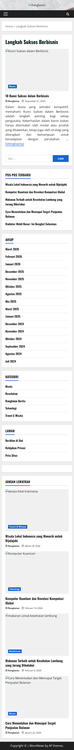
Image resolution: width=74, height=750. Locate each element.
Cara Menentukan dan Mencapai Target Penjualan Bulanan (30, 725)
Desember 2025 (14, 271)
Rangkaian (13, 101)
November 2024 (14, 331)
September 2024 (15, 346)
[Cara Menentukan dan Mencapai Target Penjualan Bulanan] (37, 697)
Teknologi (11, 408)
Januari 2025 (12, 316)
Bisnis (12, 86)
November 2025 (14, 279)
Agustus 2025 (13, 294)
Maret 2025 (12, 309)
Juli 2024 (10, 361)
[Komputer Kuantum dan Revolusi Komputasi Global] (37, 572)
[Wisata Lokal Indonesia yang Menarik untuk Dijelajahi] (37, 510)
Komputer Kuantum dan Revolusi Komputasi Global (35, 192)
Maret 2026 (12, 249)
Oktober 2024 (13, 339)
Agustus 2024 (13, 354)
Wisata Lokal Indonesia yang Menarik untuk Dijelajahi (36, 184)
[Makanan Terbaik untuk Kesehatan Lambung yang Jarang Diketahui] (37, 635)
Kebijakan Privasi (15, 448)
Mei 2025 (10, 301)
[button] (6, 14)
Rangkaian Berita (15, 401)
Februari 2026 (13, 256)
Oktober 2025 (13, 286)
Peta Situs (11, 455)
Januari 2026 (12, 264)
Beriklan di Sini (14, 440)
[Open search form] (67, 13)
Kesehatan (11, 393)
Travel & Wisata (14, 415)
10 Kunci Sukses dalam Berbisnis (37, 70)
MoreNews (37, 746)
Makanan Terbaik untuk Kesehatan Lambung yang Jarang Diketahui (34, 663)
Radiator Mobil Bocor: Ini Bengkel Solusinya (30, 224)
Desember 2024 (14, 324)
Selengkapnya (14, 144)
